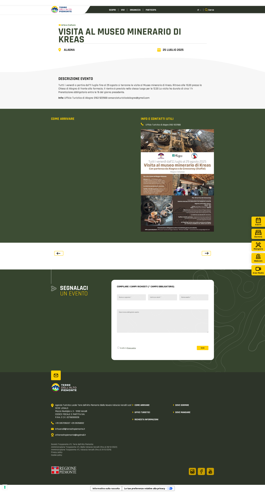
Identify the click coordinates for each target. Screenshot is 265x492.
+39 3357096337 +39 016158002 (69, 423)
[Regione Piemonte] (64, 470)
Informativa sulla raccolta (106, 488)
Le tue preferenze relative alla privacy (144, 488)
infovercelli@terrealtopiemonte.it (70, 429)
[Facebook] (201, 471)
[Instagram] (192, 471)
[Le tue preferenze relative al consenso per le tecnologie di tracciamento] (4, 487)
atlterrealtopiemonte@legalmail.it (70, 435)
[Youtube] (210, 471)
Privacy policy (131, 348)
